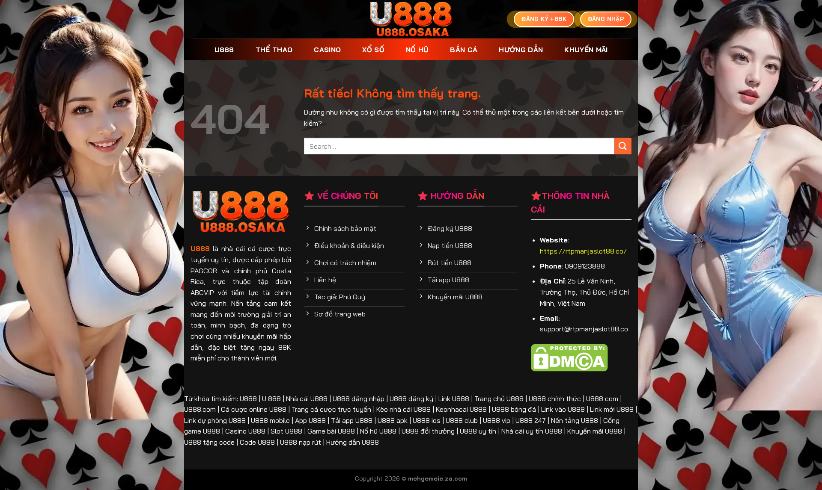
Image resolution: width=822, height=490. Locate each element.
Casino (327, 49)
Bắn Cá (463, 49)
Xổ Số (373, 49)
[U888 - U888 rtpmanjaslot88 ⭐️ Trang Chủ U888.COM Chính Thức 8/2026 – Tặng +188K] (411, 19)
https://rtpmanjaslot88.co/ (583, 251)
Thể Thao (274, 49)
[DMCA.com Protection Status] (569, 356)
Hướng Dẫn (521, 49)
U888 (224, 49)
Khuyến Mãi (586, 49)
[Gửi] (622, 146)
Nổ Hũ (417, 49)
